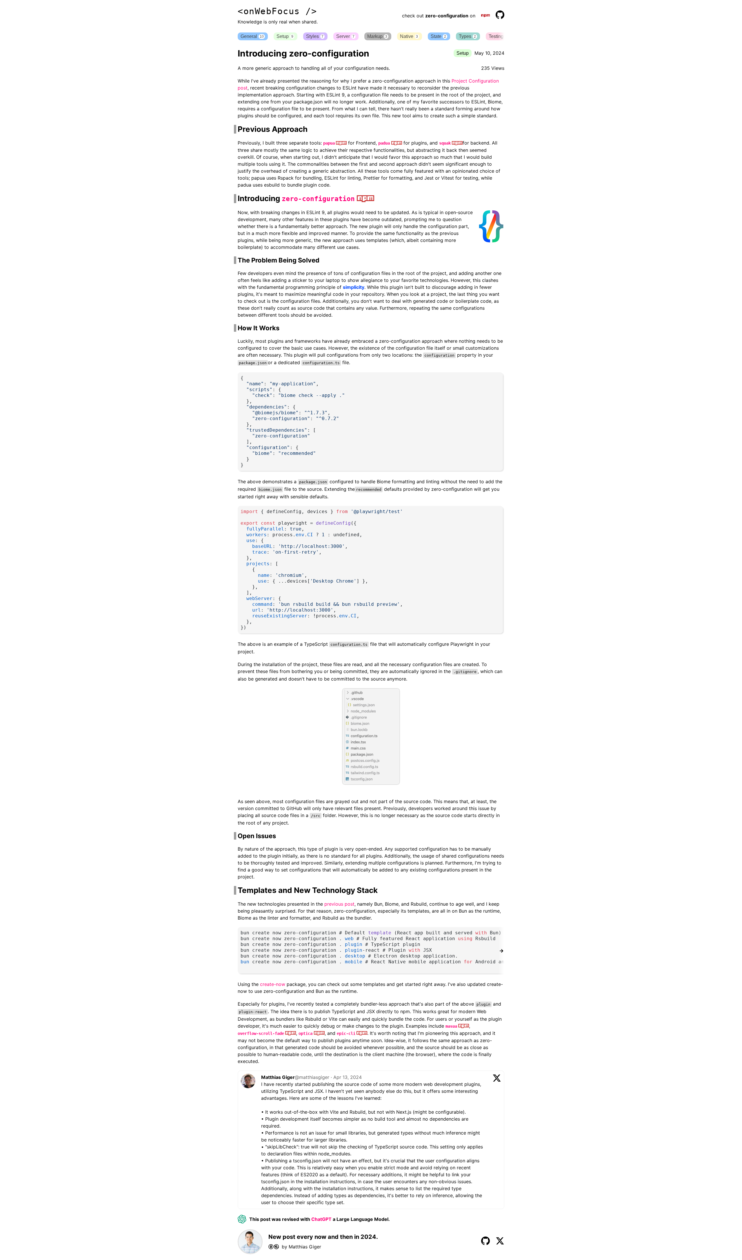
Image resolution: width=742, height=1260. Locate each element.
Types (467, 36)
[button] (501, 36)
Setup (285, 36)
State (438, 36)
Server (345, 36)
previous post (339, 904)
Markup (377, 36)
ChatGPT (321, 1219)
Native (409, 36)
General (252, 36)
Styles (314, 36)
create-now (272, 984)
